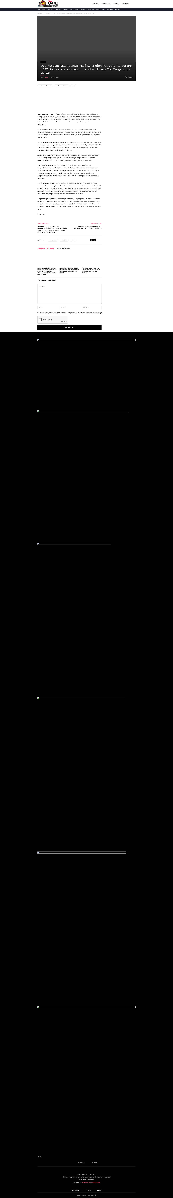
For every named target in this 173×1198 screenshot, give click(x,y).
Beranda (95, 4)
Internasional (83, 9)
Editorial (44, 9)
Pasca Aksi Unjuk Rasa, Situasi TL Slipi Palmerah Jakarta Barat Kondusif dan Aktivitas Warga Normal (69, 270)
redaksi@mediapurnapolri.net (91, 1182)
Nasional (98, 9)
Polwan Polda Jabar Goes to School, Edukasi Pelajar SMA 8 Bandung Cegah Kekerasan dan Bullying (91, 270)
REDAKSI (88, 1190)
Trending (125, 4)
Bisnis (38, 9)
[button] (133, 4)
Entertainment (57, 9)
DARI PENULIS (63, 248)
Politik (103, 9)
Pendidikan (50, 9)
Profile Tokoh (118, 9)
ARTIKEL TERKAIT (45, 248)
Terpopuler (106, 4)
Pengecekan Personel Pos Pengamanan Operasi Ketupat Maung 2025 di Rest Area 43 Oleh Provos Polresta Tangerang (52, 229)
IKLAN (99, 1190)
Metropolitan (65, 9)
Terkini (116, 4)
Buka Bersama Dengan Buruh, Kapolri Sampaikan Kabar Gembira (88, 227)
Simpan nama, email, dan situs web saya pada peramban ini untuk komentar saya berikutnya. (70, 313)
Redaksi (46, 77)
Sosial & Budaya (110, 9)
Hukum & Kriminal (74, 9)
